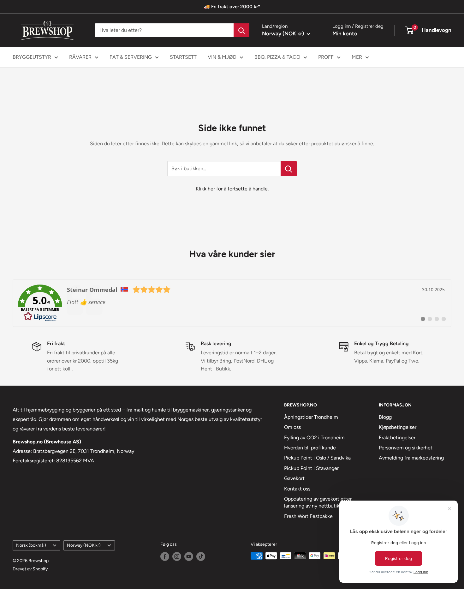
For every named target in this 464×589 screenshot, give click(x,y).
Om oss (292, 427)
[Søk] (241, 30)
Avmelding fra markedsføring (411, 458)
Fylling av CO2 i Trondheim (314, 438)
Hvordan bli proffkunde (310, 448)
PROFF (326, 57)
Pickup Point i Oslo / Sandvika (317, 458)
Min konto (344, 33)
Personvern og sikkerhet (405, 448)
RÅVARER (80, 57)
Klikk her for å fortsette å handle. (232, 189)
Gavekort (294, 478)
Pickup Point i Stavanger (311, 468)
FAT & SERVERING (131, 57)
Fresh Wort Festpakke (308, 516)
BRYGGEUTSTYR (32, 57)
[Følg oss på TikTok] (200, 556)
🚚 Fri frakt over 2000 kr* (232, 6)
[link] (232, 303)
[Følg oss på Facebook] (164, 556)
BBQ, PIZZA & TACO (277, 57)
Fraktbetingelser (397, 438)
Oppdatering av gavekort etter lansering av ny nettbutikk (318, 502)
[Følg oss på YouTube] (188, 556)
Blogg (385, 417)
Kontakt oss (297, 489)
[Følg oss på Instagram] (176, 556)
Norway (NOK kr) (84, 545)
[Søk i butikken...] (289, 168)
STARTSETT (183, 57)
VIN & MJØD (222, 57)
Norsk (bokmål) (31, 545)
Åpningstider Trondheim (311, 417)
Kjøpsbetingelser (397, 427)
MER (357, 57)
